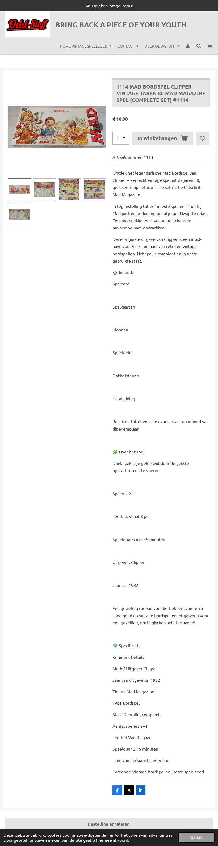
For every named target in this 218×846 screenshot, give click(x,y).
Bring (120, 24)
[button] (19, 189)
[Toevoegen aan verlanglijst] (202, 138)
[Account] (187, 45)
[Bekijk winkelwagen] (209, 45)
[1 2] (120, 138)
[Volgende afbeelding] (98, 127)
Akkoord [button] (196, 837)
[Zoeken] (198, 45)
